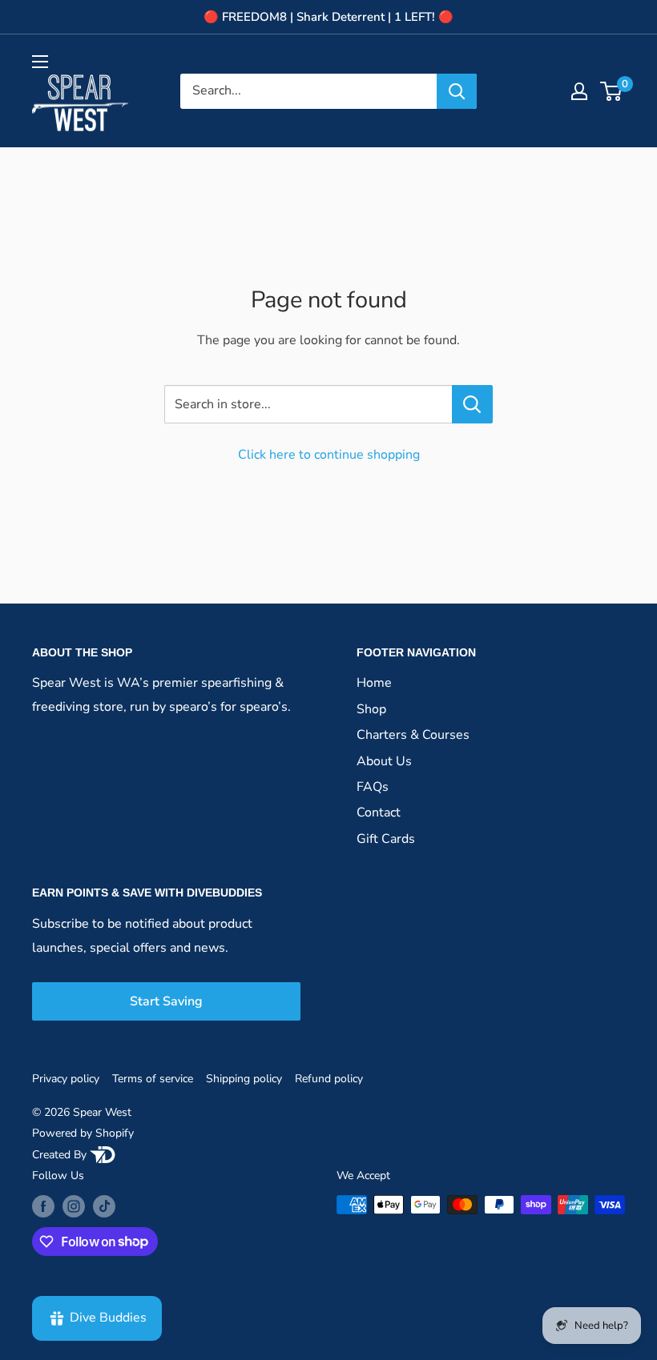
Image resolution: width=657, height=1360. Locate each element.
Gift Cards (386, 839)
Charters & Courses (413, 735)
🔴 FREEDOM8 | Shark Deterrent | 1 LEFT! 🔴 (328, 17)
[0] (612, 91)
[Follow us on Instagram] (73, 1206)
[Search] (457, 91)
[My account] (579, 91)
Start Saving (166, 1001)
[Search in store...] (472, 404)
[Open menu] (40, 61)
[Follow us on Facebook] (43, 1206)
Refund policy (329, 1078)
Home (374, 683)
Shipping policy (244, 1078)
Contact (379, 812)
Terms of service (152, 1078)
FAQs (373, 787)
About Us (384, 761)
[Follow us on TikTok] (104, 1206)
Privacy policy (65, 1078)
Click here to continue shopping (329, 454)
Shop (371, 709)
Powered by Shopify (83, 1133)
